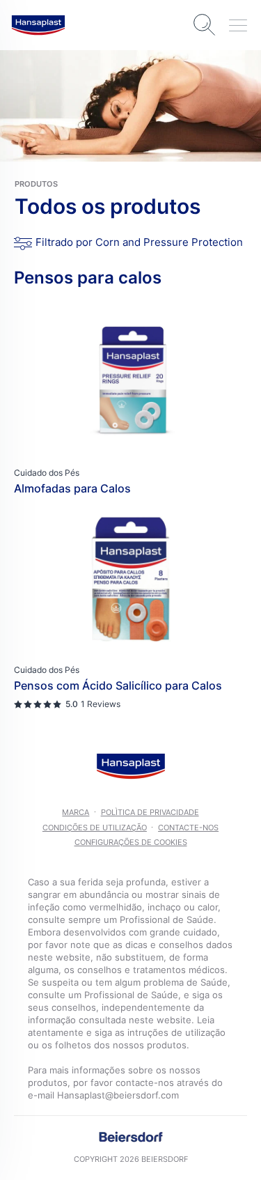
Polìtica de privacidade (150, 812)
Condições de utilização (94, 827)
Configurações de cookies (130, 842)
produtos (36, 184)
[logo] (38, 25)
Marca (75, 812)
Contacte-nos (188, 827)
